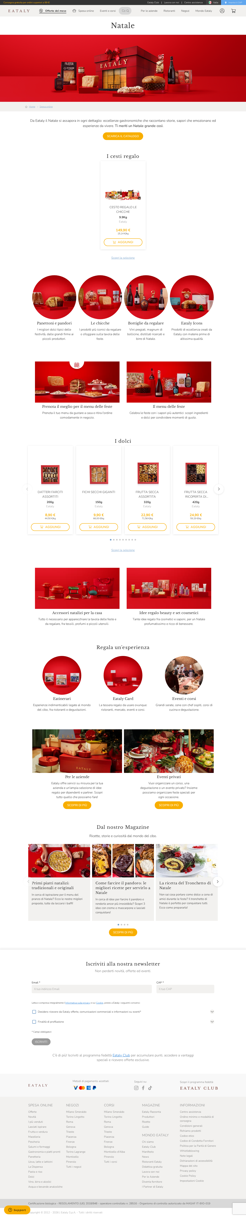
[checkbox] (34, 1012)
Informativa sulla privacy (77, 1002)
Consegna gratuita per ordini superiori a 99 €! (26, 2)
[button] (222, 10)
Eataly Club (121, 1055)
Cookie (99, 1002)
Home (32, 106)
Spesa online (46, 106)
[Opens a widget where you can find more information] (17, 1210)
